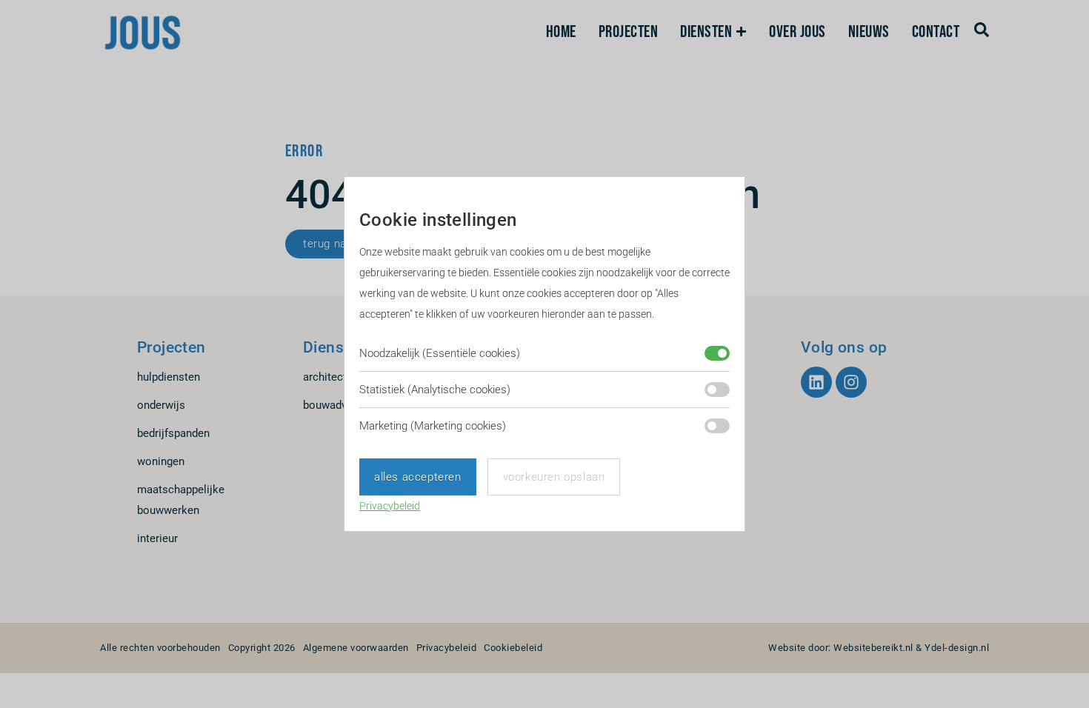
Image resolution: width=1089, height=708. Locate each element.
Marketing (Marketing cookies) (432, 426)
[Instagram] (851, 382)
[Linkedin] (816, 382)
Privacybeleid (389, 506)
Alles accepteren (418, 477)
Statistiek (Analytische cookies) (434, 389)
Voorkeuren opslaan (554, 477)
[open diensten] (741, 32)
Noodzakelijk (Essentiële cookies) (439, 353)
